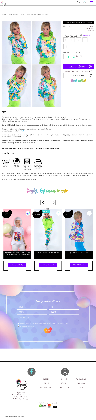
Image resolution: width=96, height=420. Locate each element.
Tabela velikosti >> (88, 36)
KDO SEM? (64, 379)
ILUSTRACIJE (45, 383)
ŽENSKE (22, 14)
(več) (67, 323)
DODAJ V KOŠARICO (79, 66)
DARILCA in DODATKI (45, 387)
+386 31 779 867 (23, 397)
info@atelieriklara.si (23, 399)
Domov (4, 14)
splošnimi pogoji (29, 326)
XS (66, 40)
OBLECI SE (45, 379)
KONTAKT (63, 383)
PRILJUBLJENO (79, 75)
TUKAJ (22, 131)
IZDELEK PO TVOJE (64, 387)
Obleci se (15, 14)
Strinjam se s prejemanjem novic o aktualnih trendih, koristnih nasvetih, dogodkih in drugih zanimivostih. (44, 323)
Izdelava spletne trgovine (10, 416)
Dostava (81, 387)
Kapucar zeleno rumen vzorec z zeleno (37, 14)
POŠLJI (48, 330)
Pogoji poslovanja (81, 379)
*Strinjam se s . (27, 326)
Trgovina (9, 14)
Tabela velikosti (81, 383)
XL (65, 46)
